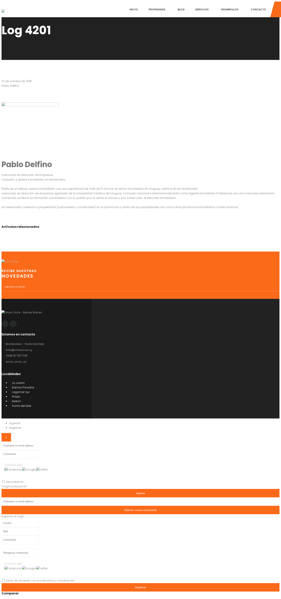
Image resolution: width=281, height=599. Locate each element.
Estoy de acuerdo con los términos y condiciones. (40, 581)
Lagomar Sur (20, 392)
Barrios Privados (22, 387)
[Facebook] (5, 323)
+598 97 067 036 (17, 356)
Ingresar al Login (13, 516)
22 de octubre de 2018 (17, 81)
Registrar (15, 428)
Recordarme (14, 482)
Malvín (16, 401)
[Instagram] (13, 323)
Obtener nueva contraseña (140, 510)
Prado (15, 397)
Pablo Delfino (10, 86)
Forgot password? (14, 486)
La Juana (17, 383)
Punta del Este (21, 406)
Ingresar (14, 423)
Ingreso (140, 493)
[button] (13, 470)
